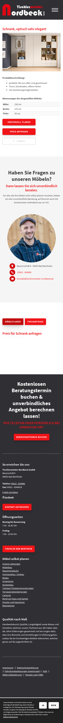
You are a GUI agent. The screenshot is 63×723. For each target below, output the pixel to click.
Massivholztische (10, 570)
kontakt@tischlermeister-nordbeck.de (35, 278)
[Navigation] (55, 10)
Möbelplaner (13, 321)
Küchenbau (7, 584)
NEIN (53, 705)
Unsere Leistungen (11, 563)
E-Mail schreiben (10, 492)
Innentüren (7, 581)
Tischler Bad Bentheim (18, 548)
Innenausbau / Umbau (13, 574)
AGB (45, 671)
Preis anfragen (19, 131)
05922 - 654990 (24, 272)
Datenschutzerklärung (27, 667)
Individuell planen (19, 122)
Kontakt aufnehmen (17, 507)
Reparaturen (8, 605)
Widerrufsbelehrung (12, 674)
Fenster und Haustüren (13, 602)
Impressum (7, 667)
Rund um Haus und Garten (15, 598)
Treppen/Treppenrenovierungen (18, 588)
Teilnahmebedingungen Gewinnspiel (22, 671)
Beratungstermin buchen (31, 437)
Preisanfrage (35, 321)
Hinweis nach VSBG (34, 674)
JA (43, 705)
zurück (20, 141)
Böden (5, 577)
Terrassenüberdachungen (14, 591)
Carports (6, 595)
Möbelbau (7, 567)
